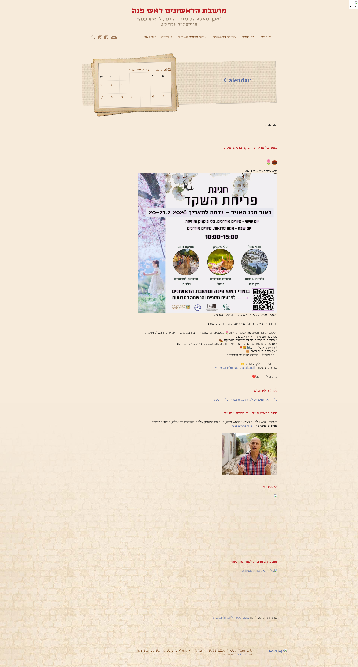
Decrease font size (88, 5)
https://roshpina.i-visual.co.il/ (235, 367)
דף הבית (266, 37)
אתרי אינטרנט (240, 654)
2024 (131, 70)
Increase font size (94, 5)
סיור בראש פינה (241, 426)
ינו (161, 69)
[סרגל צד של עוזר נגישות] (353, 4)
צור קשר (150, 37)
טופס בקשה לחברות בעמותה (230, 617)
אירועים (166, 37)
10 (112, 97)
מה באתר (248, 37)
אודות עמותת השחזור (192, 37)
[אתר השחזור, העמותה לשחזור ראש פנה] (179, 17)
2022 (167, 70)
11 (102, 97)
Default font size (83, 5)
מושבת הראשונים (224, 37)
